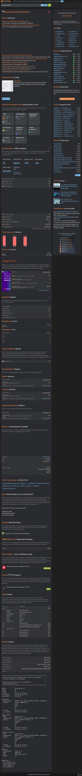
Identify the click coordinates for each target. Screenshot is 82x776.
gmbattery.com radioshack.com (64, 136)
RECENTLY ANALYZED (25, 1)
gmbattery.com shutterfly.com (63, 126)
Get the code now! (67, 235)
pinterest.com (60, 46)
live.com (72, 44)
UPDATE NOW (67, 16)
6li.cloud (22, 486)
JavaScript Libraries (19, 128)
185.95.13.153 (57, 146)
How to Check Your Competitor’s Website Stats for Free (70, 201)
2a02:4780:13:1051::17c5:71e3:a (63, 160)
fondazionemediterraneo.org (10, 483)
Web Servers (20, 138)
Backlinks (9, 297)
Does (17, 494)
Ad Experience (11, 369)
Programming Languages (33, 115)
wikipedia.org (60, 44)
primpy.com (23, 483)
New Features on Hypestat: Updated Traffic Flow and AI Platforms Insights (69, 194)
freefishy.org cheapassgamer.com (64, 112)
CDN (4, 114)
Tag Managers (20, 114)
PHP (32, 118)
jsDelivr (6, 118)
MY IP (62, 1)
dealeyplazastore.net (60, 66)
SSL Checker (17, 554)
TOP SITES (18, 1)
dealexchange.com (59, 68)
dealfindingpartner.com (60, 72)
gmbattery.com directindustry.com (64, 128)
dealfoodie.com (58, 58)
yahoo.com (73, 42)
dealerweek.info (58, 80)
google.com (59, 31)
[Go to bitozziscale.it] (30, 12)
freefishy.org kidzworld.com (62, 118)
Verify (11, 575)
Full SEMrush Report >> (45, 290)
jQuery (19, 132)
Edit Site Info (6, 99)
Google (11, 522)
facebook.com (60, 34)
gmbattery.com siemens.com (63, 132)
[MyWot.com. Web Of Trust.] (4, 539)
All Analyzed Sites (32, 774)
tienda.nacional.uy (59, 76)
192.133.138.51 (58, 148)
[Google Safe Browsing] (3, 533)
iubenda (33, 132)
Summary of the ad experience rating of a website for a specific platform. (22, 372)
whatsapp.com (74, 46)
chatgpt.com (60, 42)
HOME (14, 1)
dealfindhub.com (58, 60)
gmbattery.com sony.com (62, 120)
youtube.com (73, 31)
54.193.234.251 (58, 172)
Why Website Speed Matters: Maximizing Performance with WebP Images (69, 186)
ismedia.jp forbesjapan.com (62, 108)
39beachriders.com (43, 483)
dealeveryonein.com (59, 78)
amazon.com (73, 36)
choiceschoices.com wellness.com (64, 114)
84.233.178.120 (58, 150)
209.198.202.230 (58, 156)
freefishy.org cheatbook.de (62, 110)
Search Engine (11, 349)
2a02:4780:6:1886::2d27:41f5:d (63, 158)
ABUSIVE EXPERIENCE (48, 1)
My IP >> (77, 175)
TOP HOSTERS (33, 1)
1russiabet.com (32, 483)
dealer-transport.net (60, 62)
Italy (5, 255)
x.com (58, 36)
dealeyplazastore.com (60, 64)
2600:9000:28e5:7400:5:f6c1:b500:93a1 (66, 168)
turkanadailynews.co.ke (60, 82)
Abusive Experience (13, 405)
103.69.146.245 (58, 166)
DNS (7, 594)
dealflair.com (57, 74)
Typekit (6, 130)
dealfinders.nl (57, 70)
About (48, 774)
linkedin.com (73, 40)
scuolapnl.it (36, 486)
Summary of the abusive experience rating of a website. (17, 408)
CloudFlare (7, 116)
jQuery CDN (8, 124)
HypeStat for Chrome (68, 99)
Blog (39, 774)
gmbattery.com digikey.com (62, 122)
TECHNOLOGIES (56, 1)
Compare (44, 5)
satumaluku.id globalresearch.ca (64, 116)
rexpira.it (28, 486)
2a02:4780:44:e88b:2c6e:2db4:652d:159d (66, 162)
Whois (8, 642)
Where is (15, 427)
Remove (59, 221)
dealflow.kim (57, 54)
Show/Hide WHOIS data (63, 217)
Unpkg (6, 122)
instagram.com (74, 34)
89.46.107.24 (32, 68)
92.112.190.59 (57, 152)
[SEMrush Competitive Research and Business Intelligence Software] (9, 261)
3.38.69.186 (57, 170)
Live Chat (6, 138)
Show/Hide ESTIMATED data (65, 212)
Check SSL (47, 568)
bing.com (59, 40)
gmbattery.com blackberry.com (63, 130)
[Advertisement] (26, 41)
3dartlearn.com (6, 486)
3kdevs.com (15, 486)
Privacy (43, 774)
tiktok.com (59, 38)
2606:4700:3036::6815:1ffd (61, 164)
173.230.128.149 (58, 154)
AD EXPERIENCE (40, 1)
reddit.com (73, 38)
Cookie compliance (32, 128)
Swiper (19, 134)
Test (49, 589)
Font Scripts (7, 127)
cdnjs (6, 120)
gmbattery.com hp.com (61, 134)
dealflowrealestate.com (61, 56)
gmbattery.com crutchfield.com (63, 124)
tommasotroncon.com (8, 488)
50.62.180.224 (58, 144)
